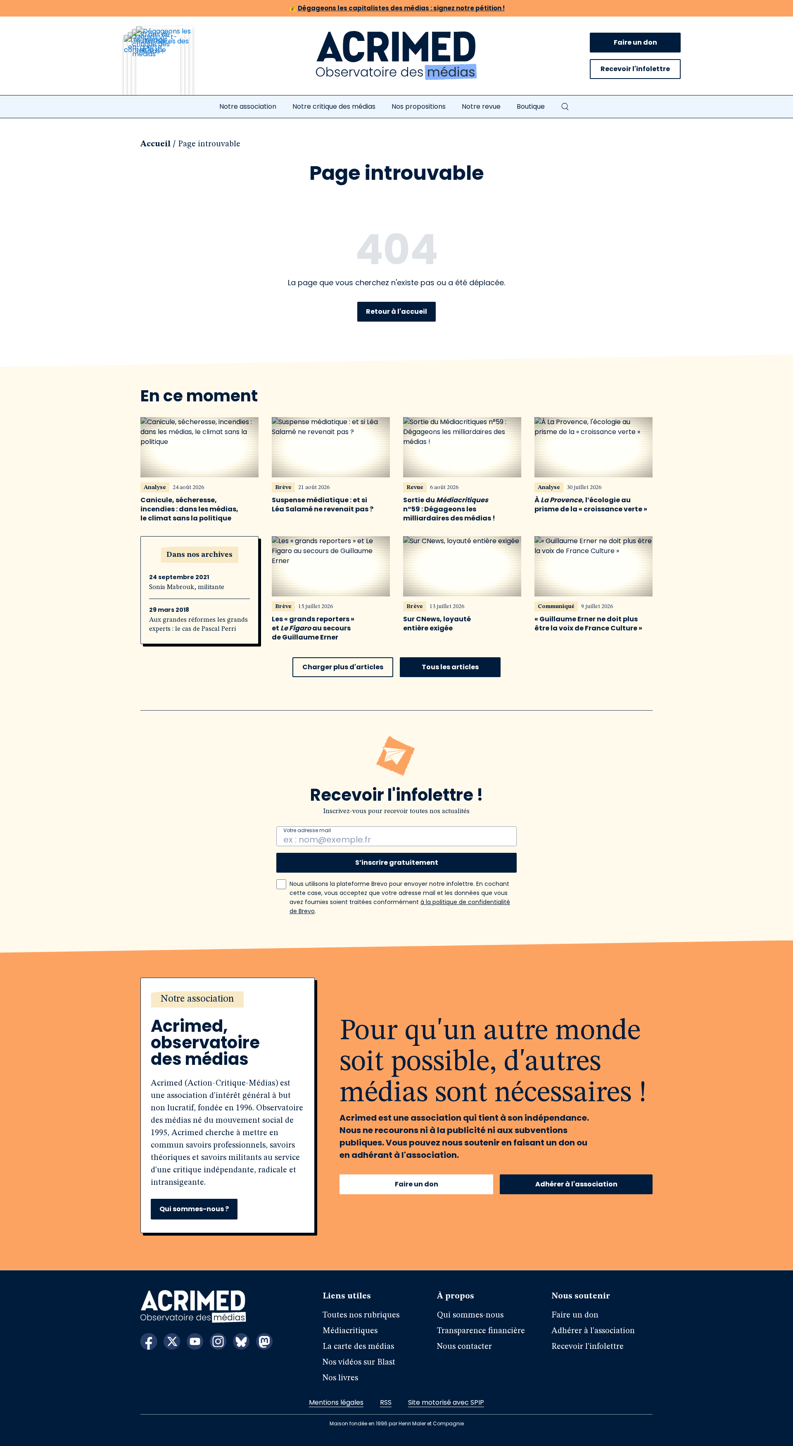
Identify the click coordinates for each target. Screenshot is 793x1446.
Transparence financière (481, 1331)
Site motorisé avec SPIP (446, 1402)
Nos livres (340, 1378)
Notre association (247, 106)
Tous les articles (450, 667)
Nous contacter (464, 1347)
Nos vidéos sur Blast (359, 1362)
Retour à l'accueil (396, 311)
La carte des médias (358, 1347)
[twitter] (172, 1341)
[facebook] (148, 1341)
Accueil (155, 144)
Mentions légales (336, 1402)
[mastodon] (264, 1341)
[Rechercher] (565, 107)
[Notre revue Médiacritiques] (169, 65)
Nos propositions (419, 106)
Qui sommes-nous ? (194, 1209)
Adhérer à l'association (576, 1184)
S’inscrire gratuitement (396, 862)
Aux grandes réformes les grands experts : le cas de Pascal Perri (198, 624)
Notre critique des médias (333, 106)
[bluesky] (241, 1341)
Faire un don (635, 42)
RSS (386, 1402)
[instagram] (218, 1341)
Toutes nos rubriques (361, 1315)
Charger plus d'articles (342, 667)
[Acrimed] (396, 56)
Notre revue (481, 106)
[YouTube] (195, 1341)
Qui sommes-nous (470, 1315)
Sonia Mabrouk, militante (186, 587)
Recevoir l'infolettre (635, 69)
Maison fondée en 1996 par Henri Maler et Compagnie (397, 1423)
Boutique (531, 106)
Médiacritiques (350, 1331)
